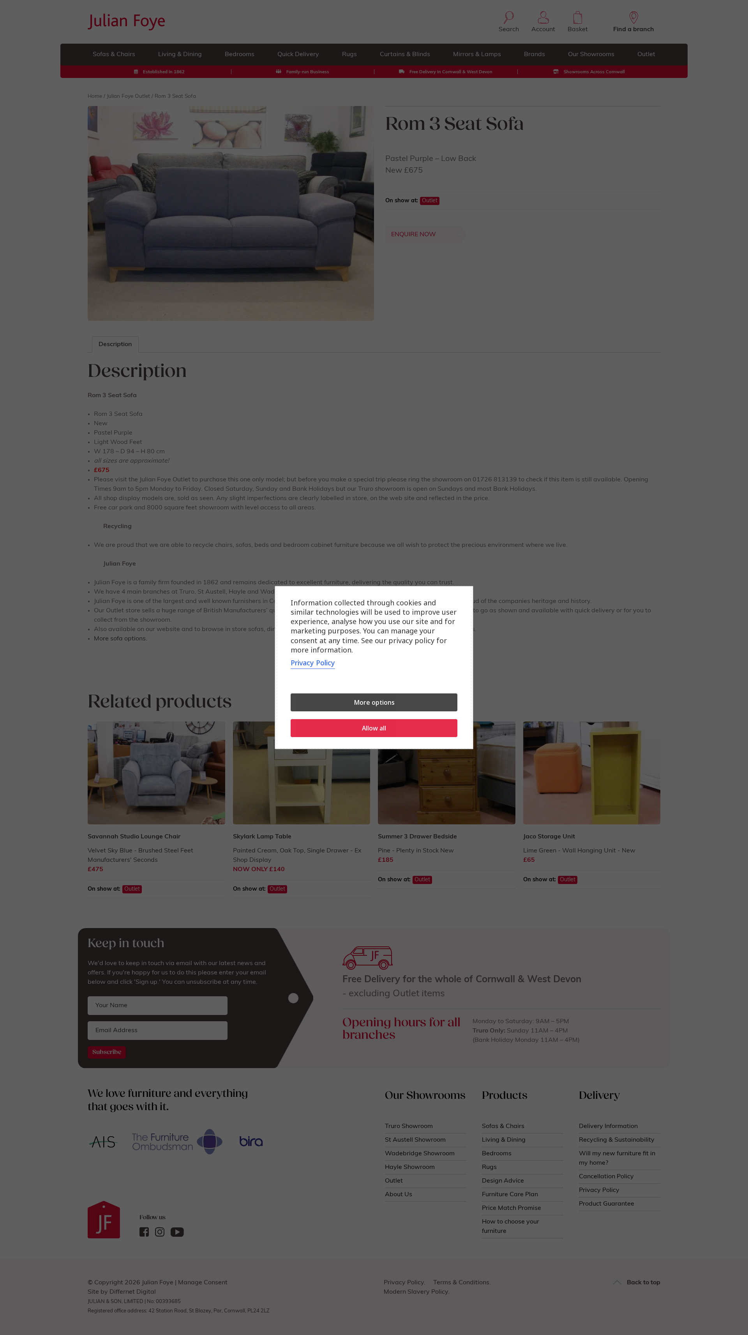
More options (374, 702)
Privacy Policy (313, 662)
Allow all (374, 728)
